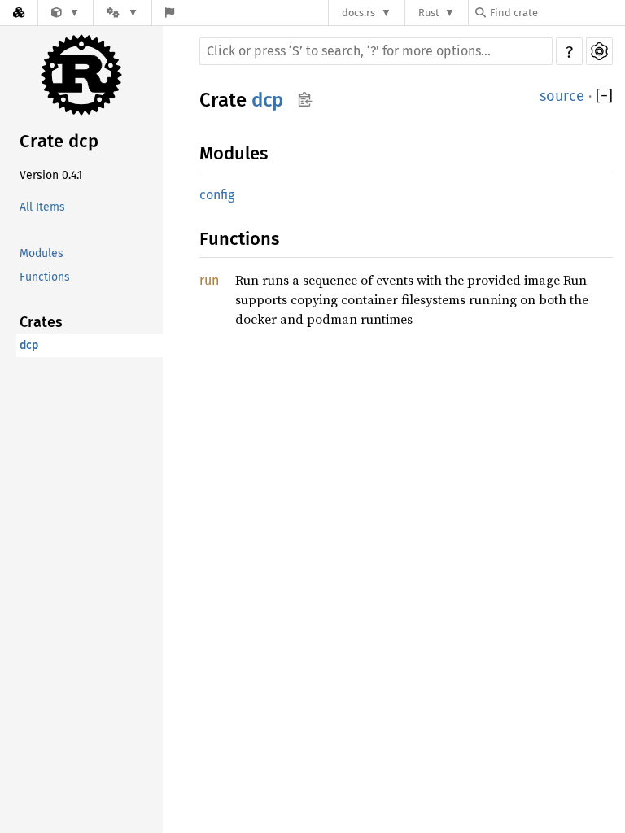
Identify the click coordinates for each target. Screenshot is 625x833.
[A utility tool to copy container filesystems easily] (65, 12)
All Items (42, 207)
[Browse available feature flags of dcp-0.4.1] (169, 12)
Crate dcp (59, 141)
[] (604, 96)
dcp (29, 345)
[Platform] (122, 12)
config (216, 195)
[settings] (599, 51)
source (562, 96)
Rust (428, 13)
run (209, 280)
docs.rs (358, 13)
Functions (45, 277)
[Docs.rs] (18, 12)
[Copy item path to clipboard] (304, 99)
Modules (41, 253)
